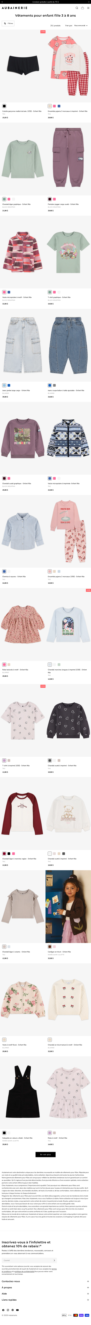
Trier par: (69, 26)
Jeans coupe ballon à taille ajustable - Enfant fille (66, 390)
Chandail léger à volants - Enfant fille (16, 952)
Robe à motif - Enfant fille (57, 1138)
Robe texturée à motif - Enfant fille (15, 670)
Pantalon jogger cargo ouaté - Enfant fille (63, 204)
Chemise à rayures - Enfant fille (14, 576)
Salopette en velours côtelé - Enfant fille (17, 1138)
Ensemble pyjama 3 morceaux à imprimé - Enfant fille (67, 111)
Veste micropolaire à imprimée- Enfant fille (63, 483)
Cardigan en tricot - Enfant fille (59, 952)
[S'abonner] (54, 1260)
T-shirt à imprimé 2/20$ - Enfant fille (16, 765)
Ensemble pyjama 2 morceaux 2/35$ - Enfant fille (66, 576)
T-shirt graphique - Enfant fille (59, 297)
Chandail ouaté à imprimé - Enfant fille (62, 765)
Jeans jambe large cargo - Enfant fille (16, 390)
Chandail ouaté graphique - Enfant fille (16, 483)
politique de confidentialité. (24, 1271)
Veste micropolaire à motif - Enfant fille (17, 297)
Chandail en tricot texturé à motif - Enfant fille (65, 1045)
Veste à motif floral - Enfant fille (14, 1045)
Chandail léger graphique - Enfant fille (16, 204)
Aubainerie (12, 1315)
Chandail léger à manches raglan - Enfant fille (19, 859)
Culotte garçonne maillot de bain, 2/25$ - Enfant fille (21, 111)
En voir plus (45, 1154)
